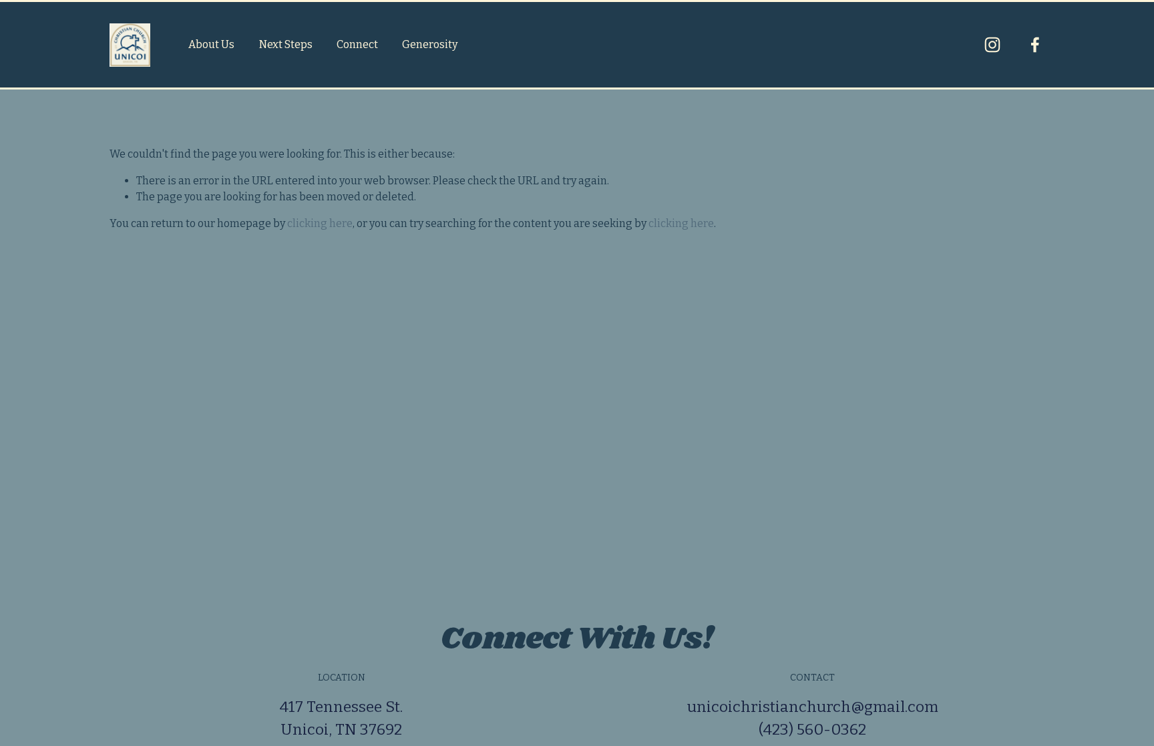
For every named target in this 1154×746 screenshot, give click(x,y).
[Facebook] (1035, 44)
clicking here (320, 223)
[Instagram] (992, 44)
